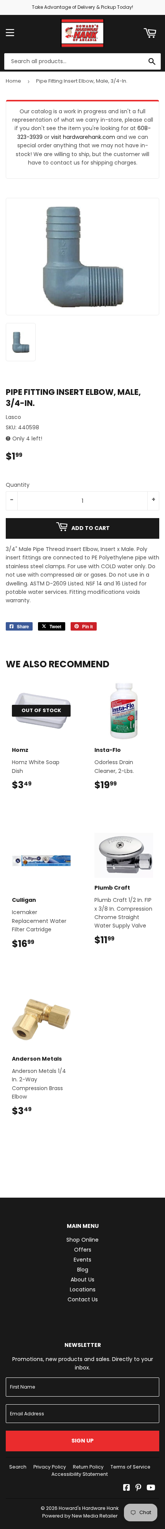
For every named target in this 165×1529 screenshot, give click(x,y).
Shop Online (82, 1240)
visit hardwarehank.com (83, 137)
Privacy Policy (49, 1467)
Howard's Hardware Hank (89, 1508)
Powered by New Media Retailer (79, 1516)
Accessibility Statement (79, 1474)
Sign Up (82, 1440)
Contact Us (83, 1299)
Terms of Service (130, 1467)
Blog (82, 1269)
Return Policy (88, 1467)
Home (13, 81)
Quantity (18, 485)
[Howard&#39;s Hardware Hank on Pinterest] (138, 1488)
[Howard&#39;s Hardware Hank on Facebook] (126, 1488)
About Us (82, 1279)
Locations (83, 1289)
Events (82, 1259)
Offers (82, 1250)
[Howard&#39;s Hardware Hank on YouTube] (151, 1488)
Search (17, 1467)
